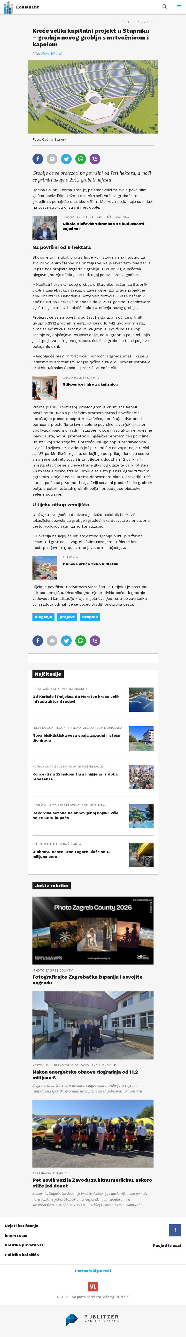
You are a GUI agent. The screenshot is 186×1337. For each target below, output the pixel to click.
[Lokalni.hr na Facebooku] (175, 1230)
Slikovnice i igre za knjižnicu (90, 384)
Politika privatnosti (25, 1245)
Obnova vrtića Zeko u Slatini (90, 564)
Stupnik (90, 617)
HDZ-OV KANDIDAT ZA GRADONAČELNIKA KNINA (96, 217)
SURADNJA (70, 557)
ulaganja (43, 617)
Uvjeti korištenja (21, 1225)
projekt (67, 617)
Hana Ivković (51, 53)
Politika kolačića (22, 1254)
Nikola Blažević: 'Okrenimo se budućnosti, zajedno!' (104, 226)
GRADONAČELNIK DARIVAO (81, 377)
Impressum (16, 1235)
